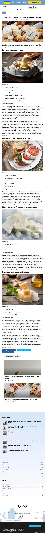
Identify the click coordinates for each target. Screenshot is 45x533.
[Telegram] (22, 516)
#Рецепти (12, 347)
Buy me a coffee (6, 486)
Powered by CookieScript (39, 532)
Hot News (4, 476)
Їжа (16, 15)
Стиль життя (5, 462)
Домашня (13, 15)
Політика (4, 490)
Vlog (3, 471)
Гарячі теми (5, 495)
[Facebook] (20, 516)
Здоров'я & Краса (6, 467)
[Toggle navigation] (4, 13)
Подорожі (4, 464)
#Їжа (9, 347)
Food (5, 380)
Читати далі (17, 531)
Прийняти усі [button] (35, 526)
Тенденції (4, 493)
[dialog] (22, 527)
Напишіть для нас (6, 488)
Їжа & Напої (5, 469)
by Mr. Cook (17, 19)
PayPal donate (5, 484)
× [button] (43, 523)
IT (2, 473)
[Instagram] (24, 516)
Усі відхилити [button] (35, 529)
